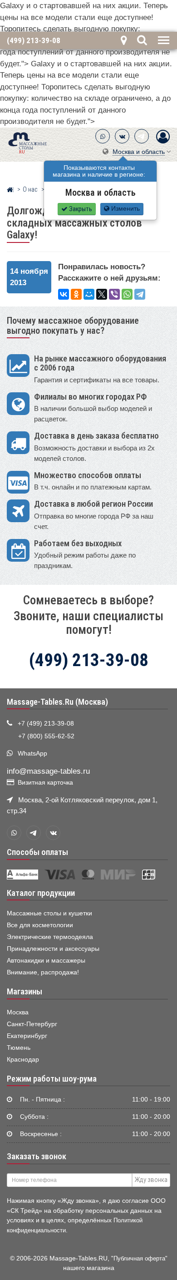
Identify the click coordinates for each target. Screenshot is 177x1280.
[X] (101, 294)
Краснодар (23, 1059)
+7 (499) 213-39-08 (46, 723)
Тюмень (18, 1047)
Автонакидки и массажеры (46, 960)
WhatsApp (32, 753)
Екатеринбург (27, 1036)
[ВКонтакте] (122, 136)
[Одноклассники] (76, 294)
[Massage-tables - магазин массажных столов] (28, 142)
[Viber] (114, 294)
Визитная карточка (45, 782)
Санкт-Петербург (32, 1024)
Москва (18, 1012)
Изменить (124, 208)
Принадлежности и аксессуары (53, 948)
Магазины (24, 992)
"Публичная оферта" (139, 1258)
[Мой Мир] (89, 294)
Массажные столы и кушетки (49, 913)
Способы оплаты (37, 852)
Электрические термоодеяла (50, 937)
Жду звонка (151, 1180)
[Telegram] (141, 136)
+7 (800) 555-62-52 (46, 736)
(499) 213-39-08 (33, 40)
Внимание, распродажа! (43, 972)
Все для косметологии (40, 925)
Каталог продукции (41, 893)
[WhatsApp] (102, 136)
